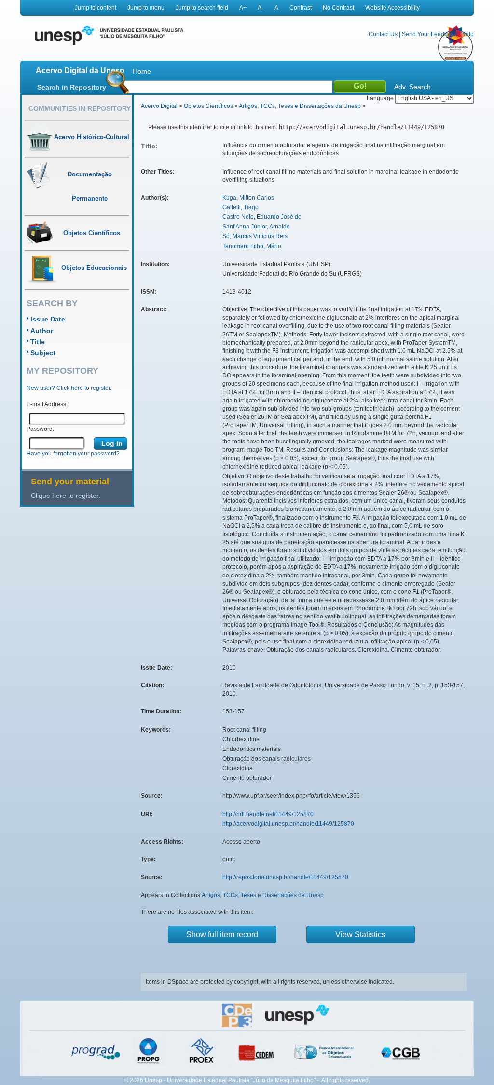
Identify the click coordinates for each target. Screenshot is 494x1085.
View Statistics (360, 934)
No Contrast (338, 7)
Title (37, 342)
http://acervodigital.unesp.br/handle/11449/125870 (288, 823)
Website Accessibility (392, 7)
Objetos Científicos (208, 106)
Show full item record (222, 934)
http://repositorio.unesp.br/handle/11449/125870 (285, 877)
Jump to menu (146, 7)
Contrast (300, 7)
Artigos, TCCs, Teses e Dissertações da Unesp (300, 106)
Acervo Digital (159, 106)
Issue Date (47, 319)
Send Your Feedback (429, 34)
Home (142, 71)
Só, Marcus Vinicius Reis (255, 236)
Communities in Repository (79, 108)
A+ (243, 7)
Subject (42, 353)
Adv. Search (412, 87)
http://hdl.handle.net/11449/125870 (268, 814)
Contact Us (383, 34)
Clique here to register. (65, 495)
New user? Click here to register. (69, 388)
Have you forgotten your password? (73, 453)
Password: (40, 429)
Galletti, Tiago (240, 207)
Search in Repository (71, 87)
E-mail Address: (47, 404)
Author (41, 331)
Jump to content (95, 7)
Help (467, 34)
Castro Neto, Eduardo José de (262, 217)
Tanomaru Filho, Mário (251, 246)
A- (260, 7)
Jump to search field (202, 7)
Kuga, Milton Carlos (248, 197)
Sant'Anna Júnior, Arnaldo (256, 226)
